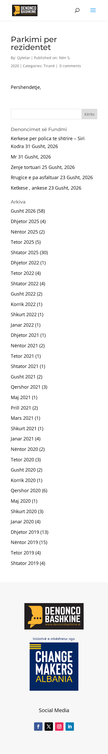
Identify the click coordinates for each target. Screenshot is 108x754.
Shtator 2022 (25, 283)
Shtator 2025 (25, 252)
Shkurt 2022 (24, 314)
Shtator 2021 (25, 366)
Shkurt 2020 (24, 511)
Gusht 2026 (23, 211)
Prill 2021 (21, 408)
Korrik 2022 (23, 304)
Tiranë (49, 65)
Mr (14, 157)
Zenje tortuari (26, 167)
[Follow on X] (49, 726)
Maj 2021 (21, 397)
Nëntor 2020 (24, 449)
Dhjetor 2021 (25, 335)
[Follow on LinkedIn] (70, 726)
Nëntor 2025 (24, 232)
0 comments (70, 65)
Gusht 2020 (23, 470)
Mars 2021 (22, 418)
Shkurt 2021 (24, 428)
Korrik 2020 (23, 480)
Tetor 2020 (22, 459)
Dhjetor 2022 (25, 262)
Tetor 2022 (22, 273)
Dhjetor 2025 (25, 221)
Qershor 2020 (26, 490)
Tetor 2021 (22, 356)
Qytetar (23, 57)
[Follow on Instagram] (59, 726)
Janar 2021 (22, 438)
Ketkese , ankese (29, 188)
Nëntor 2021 (24, 345)
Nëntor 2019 (24, 542)
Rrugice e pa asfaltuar (35, 177)
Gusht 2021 (23, 376)
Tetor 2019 (22, 552)
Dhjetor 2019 (25, 532)
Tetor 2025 (22, 242)
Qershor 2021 (26, 387)
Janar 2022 (22, 325)
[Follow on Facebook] (38, 726)
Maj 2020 (21, 501)
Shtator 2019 (25, 563)
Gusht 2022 (23, 294)
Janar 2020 (22, 521)
